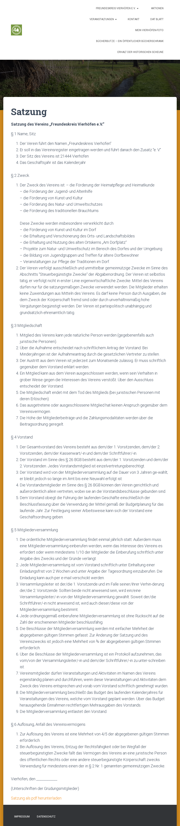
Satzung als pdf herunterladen (36, 798)
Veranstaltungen (102, 19)
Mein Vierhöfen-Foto (149, 30)
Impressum (22, 816)
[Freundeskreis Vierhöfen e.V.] (16, 30)
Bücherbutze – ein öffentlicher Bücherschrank (130, 41)
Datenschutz (46, 816)
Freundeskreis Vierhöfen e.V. (115, 8)
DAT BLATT (157, 19)
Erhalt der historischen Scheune (140, 52)
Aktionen (157, 8)
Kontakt (133, 19)
